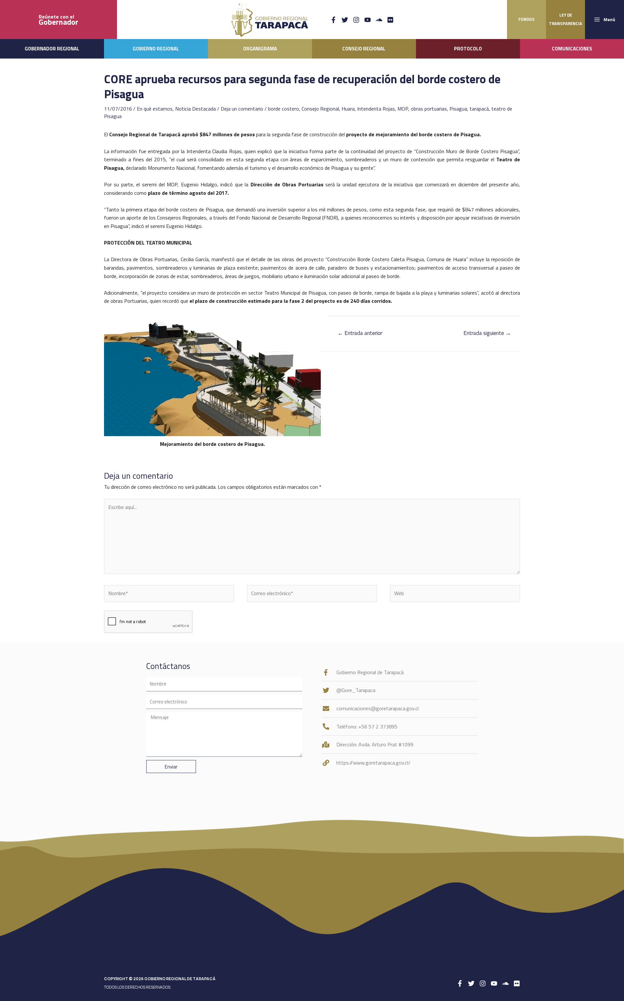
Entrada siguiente (487, 333)
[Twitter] (345, 20)
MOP (402, 109)
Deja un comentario (242, 109)
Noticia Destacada (195, 109)
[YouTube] (367, 20)
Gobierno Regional (156, 48)
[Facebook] (333, 20)
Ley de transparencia (565, 19)
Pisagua (458, 109)
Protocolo (468, 48)
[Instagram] (356, 20)
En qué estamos (155, 109)
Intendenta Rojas (376, 109)
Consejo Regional (363, 48)
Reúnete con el (58, 19)
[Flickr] (390, 20)
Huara (348, 109)
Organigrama (260, 48)
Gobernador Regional (52, 48)
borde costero (283, 109)
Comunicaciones (572, 48)
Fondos (526, 19)
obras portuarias (429, 109)
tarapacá (479, 109)
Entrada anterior (360, 333)
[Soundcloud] (379, 20)
